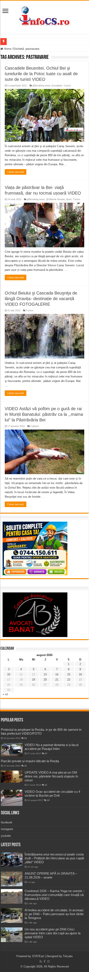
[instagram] (48, 961)
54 (25, 738)
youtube (6, 835)
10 (8, 674)
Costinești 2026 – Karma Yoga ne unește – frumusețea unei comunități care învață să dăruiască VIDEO (55, 894)
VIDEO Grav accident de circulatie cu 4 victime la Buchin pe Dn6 (52, 793)
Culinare (34, 426)
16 (80, 674)
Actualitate (56, 85)
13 (45, 674)
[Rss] (40, 961)
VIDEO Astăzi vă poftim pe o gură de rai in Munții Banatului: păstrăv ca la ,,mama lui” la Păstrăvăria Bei (44, 414)
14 (56, 674)
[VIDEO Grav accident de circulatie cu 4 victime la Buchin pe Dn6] (11, 798)
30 (48, 800)
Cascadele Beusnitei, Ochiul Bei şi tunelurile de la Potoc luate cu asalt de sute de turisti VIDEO (41, 74)
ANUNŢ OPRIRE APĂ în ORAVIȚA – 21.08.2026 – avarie (51, 875)
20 (45, 679)
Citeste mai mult (15, 171)
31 (46, 785)
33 (25, 766)
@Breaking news (41, 85)
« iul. (6, 694)
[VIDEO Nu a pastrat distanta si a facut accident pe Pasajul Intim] (11, 749)
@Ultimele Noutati (55, 199)
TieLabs (68, 956)
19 (33, 679)
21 (56, 679)
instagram (7, 829)
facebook (6, 822)
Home (7, 48)
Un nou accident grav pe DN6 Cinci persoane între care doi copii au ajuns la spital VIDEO (52, 933)
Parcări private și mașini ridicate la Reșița (30, 761)
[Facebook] (44, 961)
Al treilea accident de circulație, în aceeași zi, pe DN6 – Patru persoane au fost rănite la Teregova (54, 914)
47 (46, 753)
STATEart (38, 956)
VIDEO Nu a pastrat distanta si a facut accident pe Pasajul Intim (51, 747)
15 (68, 674)
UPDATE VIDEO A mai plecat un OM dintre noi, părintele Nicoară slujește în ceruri (51, 776)
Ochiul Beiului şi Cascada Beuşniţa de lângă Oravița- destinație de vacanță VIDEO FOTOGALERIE (41, 299)
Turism (67, 85)
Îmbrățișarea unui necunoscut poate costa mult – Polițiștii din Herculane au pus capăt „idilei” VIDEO (54, 858)
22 (68, 679)
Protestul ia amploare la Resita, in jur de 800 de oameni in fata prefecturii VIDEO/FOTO (41, 731)
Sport (69, 199)
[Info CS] (44, 16)
